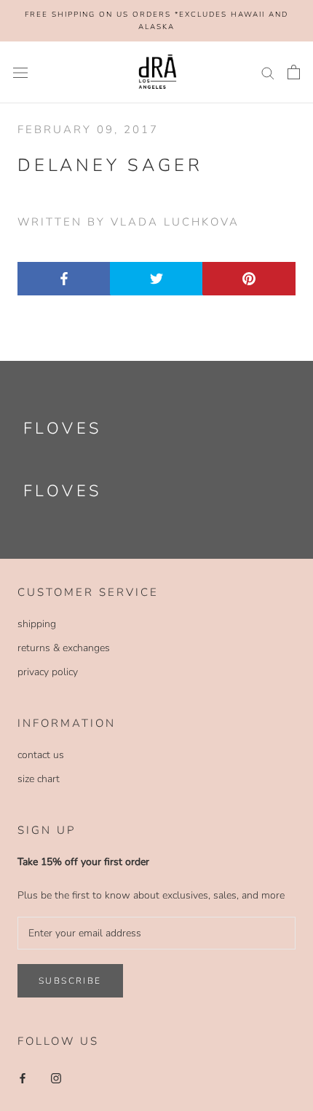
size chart (38, 779)
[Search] (267, 72)
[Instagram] (56, 1078)
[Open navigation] (20, 72)
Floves (62, 428)
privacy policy (47, 672)
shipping (36, 624)
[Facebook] (22, 1078)
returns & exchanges (63, 648)
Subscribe (70, 981)
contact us (40, 755)
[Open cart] (294, 72)
